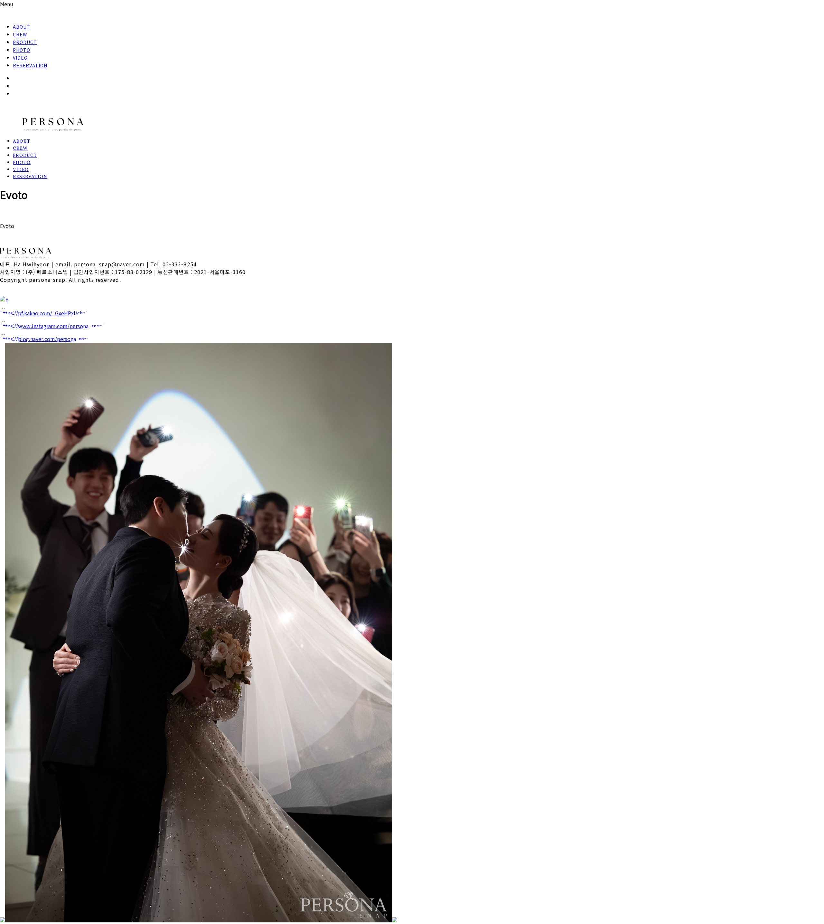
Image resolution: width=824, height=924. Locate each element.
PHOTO (21, 50)
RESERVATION (30, 65)
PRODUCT (25, 42)
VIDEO (20, 57)
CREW (20, 34)
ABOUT (21, 27)
